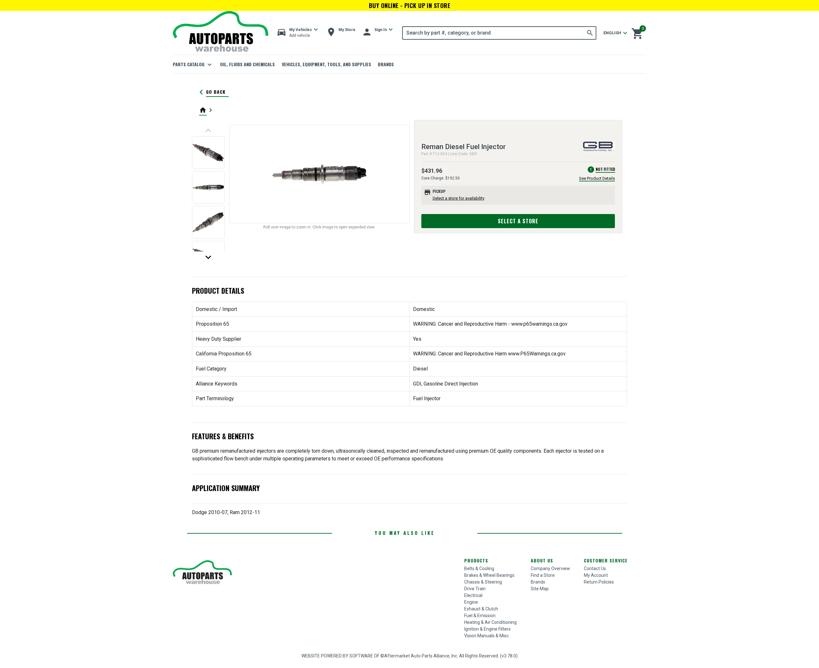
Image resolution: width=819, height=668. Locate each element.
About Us (542, 560)
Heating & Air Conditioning (490, 622)
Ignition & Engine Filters (487, 629)
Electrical (473, 595)
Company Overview (550, 568)
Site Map (540, 588)
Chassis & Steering (483, 581)
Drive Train (475, 588)
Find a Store (543, 575)
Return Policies (599, 581)
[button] (297, 33)
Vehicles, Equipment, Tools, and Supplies (326, 64)
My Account (596, 575)
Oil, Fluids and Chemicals (247, 64)
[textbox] (493, 33)
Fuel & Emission (480, 615)
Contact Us (595, 568)
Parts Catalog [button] (193, 64)
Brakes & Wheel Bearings (489, 575)
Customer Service (606, 560)
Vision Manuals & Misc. (487, 635)
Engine (471, 602)
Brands (386, 64)
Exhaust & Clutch (481, 608)
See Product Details (597, 178)
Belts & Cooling (479, 568)
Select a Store (518, 221)
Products (476, 560)
